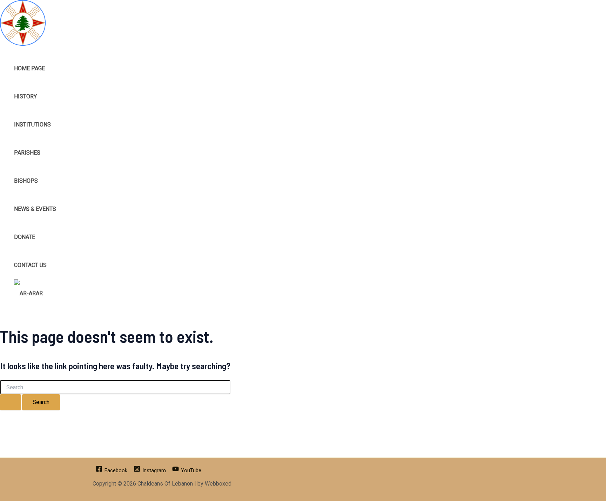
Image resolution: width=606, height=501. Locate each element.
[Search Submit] (10, 402)
